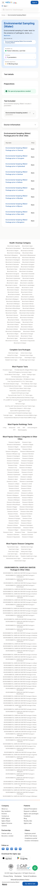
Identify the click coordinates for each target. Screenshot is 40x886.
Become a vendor (7, 836)
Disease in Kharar (26, 488)
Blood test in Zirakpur (20, 343)
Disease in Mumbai (27, 502)
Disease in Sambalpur (26, 525)
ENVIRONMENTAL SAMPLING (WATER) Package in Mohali (20, 686)
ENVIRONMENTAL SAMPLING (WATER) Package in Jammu (20, 657)
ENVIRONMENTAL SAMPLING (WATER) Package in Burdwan (20, 591)
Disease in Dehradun (13, 460)
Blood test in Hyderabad (13, 278)
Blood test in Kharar (26, 292)
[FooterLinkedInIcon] (15, 848)
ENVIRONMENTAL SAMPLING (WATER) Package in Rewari (20, 763)
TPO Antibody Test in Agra (29, 383)
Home (3, 15)
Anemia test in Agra (20, 560)
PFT (14, 430)
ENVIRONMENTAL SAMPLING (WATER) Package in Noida (20, 709)
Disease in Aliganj (28, 444)
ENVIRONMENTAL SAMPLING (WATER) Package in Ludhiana (20, 679)
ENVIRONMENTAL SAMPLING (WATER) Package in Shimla (20, 724)
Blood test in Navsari (12, 315)
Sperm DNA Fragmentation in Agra (20, 410)
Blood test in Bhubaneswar (28, 255)
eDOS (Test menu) (31, 836)
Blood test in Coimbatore (13, 262)
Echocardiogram (32, 427)
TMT (23, 427)
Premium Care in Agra (26, 355)
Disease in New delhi (27, 511)
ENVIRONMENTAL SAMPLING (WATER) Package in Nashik (20, 701)
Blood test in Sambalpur (27, 329)
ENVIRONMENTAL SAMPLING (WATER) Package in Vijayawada (20, 749)
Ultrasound (12, 427)
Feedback (27, 816)
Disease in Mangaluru (27, 495)
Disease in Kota (26, 490)
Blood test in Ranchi (13, 327)
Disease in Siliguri (13, 530)
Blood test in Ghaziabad (26, 269)
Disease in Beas (27, 449)
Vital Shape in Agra (29, 357)
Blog (25, 818)
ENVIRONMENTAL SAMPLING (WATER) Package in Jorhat (20, 665)
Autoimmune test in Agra (13, 558)
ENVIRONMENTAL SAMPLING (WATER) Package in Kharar (20, 767)
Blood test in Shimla (29, 331)
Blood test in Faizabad (12, 267)
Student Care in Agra (11, 360)
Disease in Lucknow (13, 493)
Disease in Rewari (26, 523)
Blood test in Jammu (11, 285)
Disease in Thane (20, 532)
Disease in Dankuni (27, 458)
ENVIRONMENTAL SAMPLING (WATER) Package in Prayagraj (20, 608)
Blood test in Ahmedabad (13, 248)
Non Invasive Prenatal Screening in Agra (20, 413)
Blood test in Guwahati (28, 273)
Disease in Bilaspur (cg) (13, 453)
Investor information (31, 840)
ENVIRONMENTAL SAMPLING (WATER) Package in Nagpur (20, 698)
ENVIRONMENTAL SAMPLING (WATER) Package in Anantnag (20, 790)
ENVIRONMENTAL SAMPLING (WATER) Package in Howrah (20, 637)
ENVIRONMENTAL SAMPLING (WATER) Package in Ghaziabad (20, 622)
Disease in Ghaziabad (26, 465)
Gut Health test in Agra (26, 554)
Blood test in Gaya (12, 269)
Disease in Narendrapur (26, 507)
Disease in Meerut (27, 497)
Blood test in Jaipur (12, 283)
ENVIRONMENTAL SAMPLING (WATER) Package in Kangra (20, 761)
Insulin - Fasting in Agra (28, 374)
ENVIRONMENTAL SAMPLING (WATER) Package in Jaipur (20, 648)
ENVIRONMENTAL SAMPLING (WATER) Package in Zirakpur (20, 602)
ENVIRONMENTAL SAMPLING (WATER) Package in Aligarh (20, 600)
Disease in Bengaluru (12, 451)
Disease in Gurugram (13, 470)
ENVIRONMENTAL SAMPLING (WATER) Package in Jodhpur (20, 663)
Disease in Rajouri (26, 520)
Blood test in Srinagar (27, 333)
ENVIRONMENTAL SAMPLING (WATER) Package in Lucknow (20, 677)
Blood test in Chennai (28, 260)
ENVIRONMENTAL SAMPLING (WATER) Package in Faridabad (20, 616)
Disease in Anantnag (14, 449)
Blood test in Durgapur (27, 264)
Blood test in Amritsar (27, 250)
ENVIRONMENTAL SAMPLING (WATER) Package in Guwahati (20, 633)
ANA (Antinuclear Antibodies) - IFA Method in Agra (20, 379)
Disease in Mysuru (28, 504)
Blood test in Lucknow (12, 297)
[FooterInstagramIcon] (7, 848)
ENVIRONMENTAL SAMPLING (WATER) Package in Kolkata (20, 672)
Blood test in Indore (12, 280)
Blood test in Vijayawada (27, 340)
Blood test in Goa (12, 271)
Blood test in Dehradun (12, 264)
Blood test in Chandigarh (13, 260)
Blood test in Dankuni (28, 262)
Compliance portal (31, 838)
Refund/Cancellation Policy (20, 879)
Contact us (5, 816)
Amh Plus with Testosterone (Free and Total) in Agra (20, 406)
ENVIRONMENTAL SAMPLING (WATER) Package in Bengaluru (20, 734)
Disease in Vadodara (13, 534)
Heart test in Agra (14, 549)
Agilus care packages (31, 813)
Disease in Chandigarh (13, 456)
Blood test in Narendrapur (27, 310)
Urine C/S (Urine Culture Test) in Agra (20, 388)
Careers (4, 825)
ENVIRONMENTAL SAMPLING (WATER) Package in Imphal (20, 765)
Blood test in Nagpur (11, 310)
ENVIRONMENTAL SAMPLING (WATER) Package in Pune (20, 720)
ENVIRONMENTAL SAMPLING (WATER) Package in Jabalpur (20, 646)
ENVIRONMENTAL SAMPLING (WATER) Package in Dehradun (20, 596)
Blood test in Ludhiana (27, 297)
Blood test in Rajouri (27, 324)
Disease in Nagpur (12, 507)
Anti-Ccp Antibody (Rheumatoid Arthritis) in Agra (20, 397)
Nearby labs (28, 821)
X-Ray (4, 427)
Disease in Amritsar (26, 447)
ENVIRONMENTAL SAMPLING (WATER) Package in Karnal (20, 670)
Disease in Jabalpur (26, 477)
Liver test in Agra (12, 554)
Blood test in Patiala (13, 320)
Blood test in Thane (26, 336)
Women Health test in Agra (10, 556)
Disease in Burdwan (28, 453)
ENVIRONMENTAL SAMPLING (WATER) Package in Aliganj (20, 589)
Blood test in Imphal (28, 278)
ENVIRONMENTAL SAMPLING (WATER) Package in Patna (20, 717)
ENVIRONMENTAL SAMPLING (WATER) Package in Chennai (20, 573)
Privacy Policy (8, 876)
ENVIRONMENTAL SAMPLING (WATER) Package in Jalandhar (20, 651)
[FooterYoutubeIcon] (3, 848)
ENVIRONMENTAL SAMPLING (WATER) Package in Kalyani (20, 667)
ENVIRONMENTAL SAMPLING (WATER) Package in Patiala (20, 715)
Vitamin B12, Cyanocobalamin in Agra (20, 390)
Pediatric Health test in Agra (29, 556)
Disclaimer (18, 876)
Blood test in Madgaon (12, 299)
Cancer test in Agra (28, 558)
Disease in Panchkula (26, 514)
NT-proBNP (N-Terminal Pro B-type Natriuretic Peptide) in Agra (20, 400)
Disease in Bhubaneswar (27, 451)
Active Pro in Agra (12, 355)
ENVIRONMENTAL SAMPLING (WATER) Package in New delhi (20, 706)
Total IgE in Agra (8, 415)
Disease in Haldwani (13, 472)
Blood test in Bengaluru (11, 255)
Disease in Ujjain (32, 532)
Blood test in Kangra (27, 290)
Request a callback (30, 811)
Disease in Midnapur (14, 500)
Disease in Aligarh (13, 447)
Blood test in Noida (12, 317)
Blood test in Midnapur (13, 303)
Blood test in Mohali (27, 303)
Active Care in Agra (26, 353)
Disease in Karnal (14, 488)
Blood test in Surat (13, 336)
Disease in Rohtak (12, 525)
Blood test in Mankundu (13, 301)
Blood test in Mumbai (28, 306)
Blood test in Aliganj (28, 248)
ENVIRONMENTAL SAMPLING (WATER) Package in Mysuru (20, 696)
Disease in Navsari (12, 511)
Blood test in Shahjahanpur (13, 331)
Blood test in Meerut (28, 301)
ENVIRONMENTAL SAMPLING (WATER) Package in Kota (20, 674)
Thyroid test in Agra (12, 547)
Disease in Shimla (28, 527)
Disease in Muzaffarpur (13, 504)
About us (5, 809)
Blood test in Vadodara (26, 338)
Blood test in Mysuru (28, 308)
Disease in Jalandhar (26, 479)
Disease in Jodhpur (13, 484)
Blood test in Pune (28, 322)
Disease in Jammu (12, 481)
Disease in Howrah (27, 472)
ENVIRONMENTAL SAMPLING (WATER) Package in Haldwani (20, 635)
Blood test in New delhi (27, 315)
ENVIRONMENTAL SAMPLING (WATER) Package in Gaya (20, 619)
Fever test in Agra (13, 551)
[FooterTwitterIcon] (20, 848)
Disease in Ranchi (14, 523)
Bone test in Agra (26, 549)
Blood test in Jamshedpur (27, 285)
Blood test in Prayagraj (13, 322)
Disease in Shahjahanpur (14, 527)
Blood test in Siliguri (12, 333)
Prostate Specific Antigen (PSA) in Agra (26, 370)
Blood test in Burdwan (28, 257)
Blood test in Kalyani (13, 290)
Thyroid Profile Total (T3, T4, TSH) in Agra (20, 395)
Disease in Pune (27, 518)
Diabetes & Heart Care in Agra (13, 357)
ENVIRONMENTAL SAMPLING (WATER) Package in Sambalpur (20, 757)
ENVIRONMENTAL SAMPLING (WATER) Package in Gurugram (20, 630)
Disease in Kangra (26, 486)
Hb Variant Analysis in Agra (11, 383)
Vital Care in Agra (13, 353)
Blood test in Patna (27, 320)
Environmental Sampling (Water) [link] (17, 15)
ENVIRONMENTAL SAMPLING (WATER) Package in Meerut (20, 684)
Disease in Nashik (12, 509)
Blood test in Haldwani (13, 276)
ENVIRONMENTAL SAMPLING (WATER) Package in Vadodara (20, 740)
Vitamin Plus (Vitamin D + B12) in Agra (20, 408)
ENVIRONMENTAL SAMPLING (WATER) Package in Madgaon (20, 681)
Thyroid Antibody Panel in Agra (12, 386)
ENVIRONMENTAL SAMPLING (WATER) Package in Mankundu (20, 579)
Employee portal (30, 833)
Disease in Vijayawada (13, 537)
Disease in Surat (8, 532)
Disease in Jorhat (27, 484)
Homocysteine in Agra (30, 386)
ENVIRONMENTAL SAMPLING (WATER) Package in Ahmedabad (20, 774)
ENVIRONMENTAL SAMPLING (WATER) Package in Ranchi (20, 787)
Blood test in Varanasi (12, 340)
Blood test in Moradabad (13, 306)
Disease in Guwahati (27, 470)
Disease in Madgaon (13, 495)
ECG (19, 427)
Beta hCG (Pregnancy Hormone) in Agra (20, 372)
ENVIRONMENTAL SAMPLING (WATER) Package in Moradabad (20, 689)
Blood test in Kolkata (14, 294)
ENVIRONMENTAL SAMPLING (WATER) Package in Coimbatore (20, 576)
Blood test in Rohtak (12, 329)
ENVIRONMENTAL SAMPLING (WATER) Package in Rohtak (20, 781)
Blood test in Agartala (13, 246)
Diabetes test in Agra (27, 547)
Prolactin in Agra (7, 370)
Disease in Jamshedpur (26, 481)
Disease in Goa (12, 467)
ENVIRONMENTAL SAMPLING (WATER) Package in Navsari (20, 703)
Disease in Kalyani (13, 486)
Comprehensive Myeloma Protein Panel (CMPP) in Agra (20, 417)
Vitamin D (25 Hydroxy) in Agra (20, 393)
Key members (6, 811)
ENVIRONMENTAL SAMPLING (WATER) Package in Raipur (20, 722)
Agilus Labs (28, 823)
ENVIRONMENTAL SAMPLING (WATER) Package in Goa (20, 746)
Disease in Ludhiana (27, 493)
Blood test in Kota (27, 294)
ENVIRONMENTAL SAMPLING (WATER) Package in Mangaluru (20, 770)
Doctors (4, 813)
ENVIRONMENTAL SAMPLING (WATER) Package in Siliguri (20, 727)
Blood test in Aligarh (12, 250)
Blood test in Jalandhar (26, 283)
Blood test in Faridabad (27, 267)
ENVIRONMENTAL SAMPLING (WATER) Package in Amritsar (20, 654)
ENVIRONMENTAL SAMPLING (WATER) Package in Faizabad (20, 613)
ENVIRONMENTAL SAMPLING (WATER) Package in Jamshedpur (20, 660)
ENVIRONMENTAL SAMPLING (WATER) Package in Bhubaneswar (20, 778)
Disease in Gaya (12, 465)
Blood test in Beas (28, 253)
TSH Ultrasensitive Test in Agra (20, 377)
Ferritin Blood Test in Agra (12, 374)
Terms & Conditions (30, 876)
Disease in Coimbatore (13, 458)
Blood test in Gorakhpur (26, 271)
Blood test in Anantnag (13, 253)
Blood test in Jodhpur (13, 287)
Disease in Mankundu (13, 497)
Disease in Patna (26, 516)
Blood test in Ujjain (12, 338)
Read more (7, 35)
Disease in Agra (26, 442)
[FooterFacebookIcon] (11, 848)
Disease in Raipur (14, 520)
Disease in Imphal (28, 474)
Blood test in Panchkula (26, 317)
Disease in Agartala (14, 442)
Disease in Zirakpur (27, 537)
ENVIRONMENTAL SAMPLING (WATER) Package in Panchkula (20, 712)
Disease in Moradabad (13, 502)
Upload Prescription (30, 809)
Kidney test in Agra (26, 551)
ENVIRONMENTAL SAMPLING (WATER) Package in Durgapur (20, 610)
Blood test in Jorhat (27, 287)
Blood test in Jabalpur (27, 280)
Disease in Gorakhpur (25, 467)
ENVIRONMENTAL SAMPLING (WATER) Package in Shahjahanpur (20, 605)
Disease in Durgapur (27, 460)
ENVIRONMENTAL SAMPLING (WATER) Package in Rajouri (20, 583)
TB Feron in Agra (20, 403)
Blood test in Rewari (27, 327)
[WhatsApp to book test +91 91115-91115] (35, 868)
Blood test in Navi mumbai (27, 313)
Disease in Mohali (27, 500)
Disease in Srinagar (26, 530)
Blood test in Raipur (13, 324)
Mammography (22, 430)
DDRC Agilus (6, 818)
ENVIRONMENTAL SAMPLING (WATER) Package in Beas (20, 752)
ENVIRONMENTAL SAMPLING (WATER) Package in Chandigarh (20, 793)
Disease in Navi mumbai (26, 509)
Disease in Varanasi (27, 534)
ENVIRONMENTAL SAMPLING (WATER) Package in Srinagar (20, 729)
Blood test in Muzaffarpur (13, 308)
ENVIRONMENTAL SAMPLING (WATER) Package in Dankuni (20, 594)
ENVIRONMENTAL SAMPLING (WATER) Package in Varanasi (20, 744)
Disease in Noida (13, 514)
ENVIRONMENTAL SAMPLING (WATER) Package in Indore (20, 644)
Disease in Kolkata (14, 490)
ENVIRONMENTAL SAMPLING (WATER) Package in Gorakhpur (20, 626)
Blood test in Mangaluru (27, 299)
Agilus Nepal (6, 821)
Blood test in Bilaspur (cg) (12, 257)
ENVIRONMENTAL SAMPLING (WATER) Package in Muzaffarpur (20, 693)
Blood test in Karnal (13, 292)
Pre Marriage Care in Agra (27, 360)
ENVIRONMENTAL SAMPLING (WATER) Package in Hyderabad (20, 640)
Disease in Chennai (27, 456)
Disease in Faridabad (27, 463)
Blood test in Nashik (11, 313)
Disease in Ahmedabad (13, 444)
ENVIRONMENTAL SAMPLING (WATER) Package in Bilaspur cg (20, 784)
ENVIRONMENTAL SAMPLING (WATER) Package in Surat (20, 731)
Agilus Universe (7, 823)
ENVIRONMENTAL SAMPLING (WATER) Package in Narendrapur (20, 586)
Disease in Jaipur (13, 479)
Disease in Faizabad (13, 463)
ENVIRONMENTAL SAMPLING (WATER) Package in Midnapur (20, 796)
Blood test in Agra (27, 246)
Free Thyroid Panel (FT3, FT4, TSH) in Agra (20, 381)
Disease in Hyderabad (13, 474)
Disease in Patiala (14, 516)
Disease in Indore (13, 477)
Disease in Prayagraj (14, 518)
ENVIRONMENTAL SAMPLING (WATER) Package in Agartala (20, 754)
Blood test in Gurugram (12, 273)
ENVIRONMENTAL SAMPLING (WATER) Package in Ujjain (20, 737)
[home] (11, 2)
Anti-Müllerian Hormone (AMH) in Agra (26, 415)
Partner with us (7, 833)
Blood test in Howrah (28, 276)
